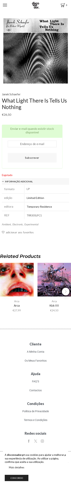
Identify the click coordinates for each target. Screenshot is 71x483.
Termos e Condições (35, 420)
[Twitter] (35, 441)
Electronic (17, 224)
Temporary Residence (39, 206)
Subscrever (32, 157)
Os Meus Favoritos (36, 360)
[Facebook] (28, 441)
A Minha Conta (35, 351)
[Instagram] (42, 441)
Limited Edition (35, 197)
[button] (65, 291)
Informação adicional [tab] (19, 181)
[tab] (35, 181)
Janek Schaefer (11, 94)
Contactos (35, 390)
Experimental (31, 224)
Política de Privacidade (35, 411)
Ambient (6, 224)
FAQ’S (35, 381)
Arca (16, 301)
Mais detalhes (16, 467)
